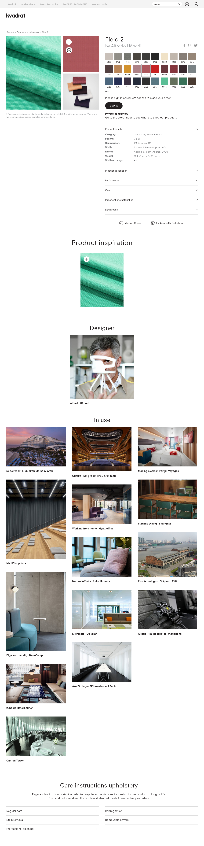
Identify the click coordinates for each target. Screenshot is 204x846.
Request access (136, 98)
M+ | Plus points (16, 563)
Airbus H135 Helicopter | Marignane (160, 633)
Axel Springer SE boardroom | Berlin (94, 686)
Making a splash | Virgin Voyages (158, 471)
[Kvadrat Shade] (28, 4)
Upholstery (34, 32)
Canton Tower (15, 760)
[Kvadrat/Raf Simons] (75, 4)
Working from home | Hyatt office (92, 528)
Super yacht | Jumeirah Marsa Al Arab (29, 471)
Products (21, 32)
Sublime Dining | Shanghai (154, 523)
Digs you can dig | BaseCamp (24, 655)
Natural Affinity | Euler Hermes (91, 581)
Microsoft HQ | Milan (84, 633)
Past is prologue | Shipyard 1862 (157, 581)
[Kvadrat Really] (99, 4)
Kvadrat (10, 32)
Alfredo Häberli (79, 403)
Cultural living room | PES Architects (94, 475)
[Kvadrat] (12, 4)
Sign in (118, 98)
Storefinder (125, 117)
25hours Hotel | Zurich (19, 707)
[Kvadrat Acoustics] (49, 4)
